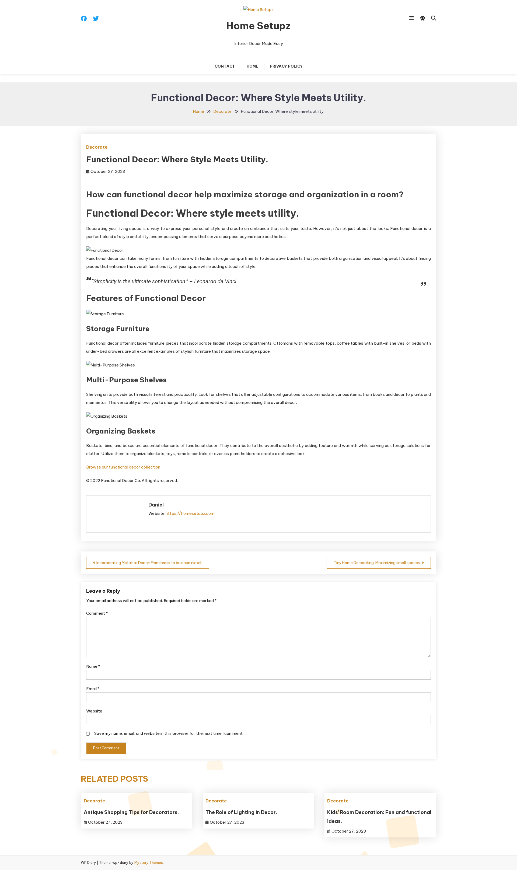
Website (94, 711)
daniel (156, 505)
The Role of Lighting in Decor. (241, 812)
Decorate (96, 147)
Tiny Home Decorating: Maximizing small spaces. (377, 562)
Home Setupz (258, 26)
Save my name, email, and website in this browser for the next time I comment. (168, 733)
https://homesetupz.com (189, 513)
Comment (97, 613)
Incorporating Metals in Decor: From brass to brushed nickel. (149, 562)
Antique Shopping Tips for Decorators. (131, 812)
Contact (225, 66)
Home (252, 66)
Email (92, 688)
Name (93, 666)
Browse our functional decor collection (123, 467)
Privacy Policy (286, 66)
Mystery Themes (148, 862)
